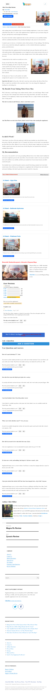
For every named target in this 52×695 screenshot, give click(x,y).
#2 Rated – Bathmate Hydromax (13, 208)
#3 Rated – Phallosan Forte (11, 236)
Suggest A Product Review (11, 673)
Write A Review (8, 16)
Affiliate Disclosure (11, 647)
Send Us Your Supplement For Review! (16, 654)
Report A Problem (9, 669)
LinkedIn (30, 516)
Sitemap (8, 651)
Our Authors (10, 562)
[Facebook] (46, 24)
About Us (9, 554)
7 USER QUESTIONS (7, 24)
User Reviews (14, 11)
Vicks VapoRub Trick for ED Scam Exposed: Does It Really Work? (22, 628)
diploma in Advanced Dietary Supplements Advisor (34, 508)
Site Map (39, 682)
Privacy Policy (10, 649)
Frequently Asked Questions (13, 564)
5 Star (4, 288)
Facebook (25, 516)
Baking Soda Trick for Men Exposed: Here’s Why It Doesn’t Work (22, 624)
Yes (21, 320)
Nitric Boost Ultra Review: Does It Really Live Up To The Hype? (22, 632)
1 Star (4, 295)
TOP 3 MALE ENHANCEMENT (17, 24)
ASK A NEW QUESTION (7, 369)
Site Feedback (8, 671)
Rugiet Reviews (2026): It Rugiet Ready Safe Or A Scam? (20, 626)
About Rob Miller (9, 682)
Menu (7, 4)
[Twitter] (48, 24)
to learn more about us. (13, 600)
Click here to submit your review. (12, 303)
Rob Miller (7, 9)
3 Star (4, 292)
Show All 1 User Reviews (9, 297)
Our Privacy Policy (19, 682)
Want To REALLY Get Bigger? (23, 334)
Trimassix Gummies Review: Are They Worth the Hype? (20, 630)
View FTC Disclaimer (30, 682)
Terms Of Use (10, 560)
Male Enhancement (12, 27)
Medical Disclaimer (11, 558)
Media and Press (10, 652)
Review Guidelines (11, 566)
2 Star (4, 293)
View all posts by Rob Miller (8, 518)
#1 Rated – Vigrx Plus (10, 180)
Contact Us (9, 556)
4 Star (4, 290)
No (24, 320)
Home (4, 27)
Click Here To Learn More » (8, 200)
